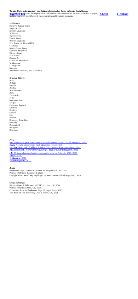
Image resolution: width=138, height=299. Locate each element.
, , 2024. (44, 150)
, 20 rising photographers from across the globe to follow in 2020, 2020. (43, 153)
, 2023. (18, 158)
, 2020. (16, 155)
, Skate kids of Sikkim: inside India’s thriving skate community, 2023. (45, 147)
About (103, 14)
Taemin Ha (17, 14)
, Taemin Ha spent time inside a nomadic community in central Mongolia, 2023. (48, 142)
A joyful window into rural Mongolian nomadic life (36, 145)
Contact (122, 14)
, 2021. (20, 160)
